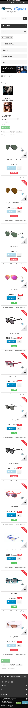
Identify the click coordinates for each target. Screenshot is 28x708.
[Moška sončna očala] (7, 90)
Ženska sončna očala (7, 116)
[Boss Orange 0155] (14, 407)
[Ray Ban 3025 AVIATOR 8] (14, 190)
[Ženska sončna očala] (7, 107)
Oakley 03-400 (14, 637)
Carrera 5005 (14, 506)
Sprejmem (18, 702)
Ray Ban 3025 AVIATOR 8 (14, 203)
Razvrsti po (4, 119)
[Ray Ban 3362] (14, 234)
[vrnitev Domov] (2, 37)
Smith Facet (14, 593)
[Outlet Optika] (14, 9)
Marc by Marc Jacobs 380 (14, 550)
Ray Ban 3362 (14, 246)
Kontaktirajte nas (12, 2)
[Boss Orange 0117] (14, 320)
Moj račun (4, 694)
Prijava (24, 2)
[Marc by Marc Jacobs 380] (14, 537)
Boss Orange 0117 (14, 333)
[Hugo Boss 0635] (14, 451)
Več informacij (24, 703)
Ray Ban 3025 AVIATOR (14, 159)
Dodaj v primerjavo (21, 177)
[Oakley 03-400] (14, 624)
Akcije (5, 62)
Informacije (7, 56)
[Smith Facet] (14, 581)
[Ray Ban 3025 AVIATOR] (14, 147)
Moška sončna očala (7, 99)
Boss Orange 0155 (14, 420)
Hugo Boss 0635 (14, 463)
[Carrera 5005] (14, 494)
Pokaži (2, 122)
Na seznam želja (8, 177)
